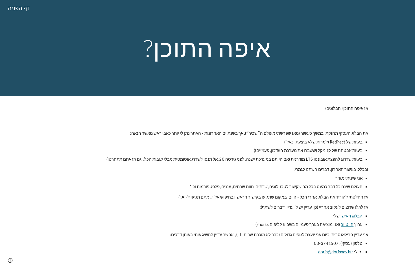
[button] (10, 260)
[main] (207, 48)
